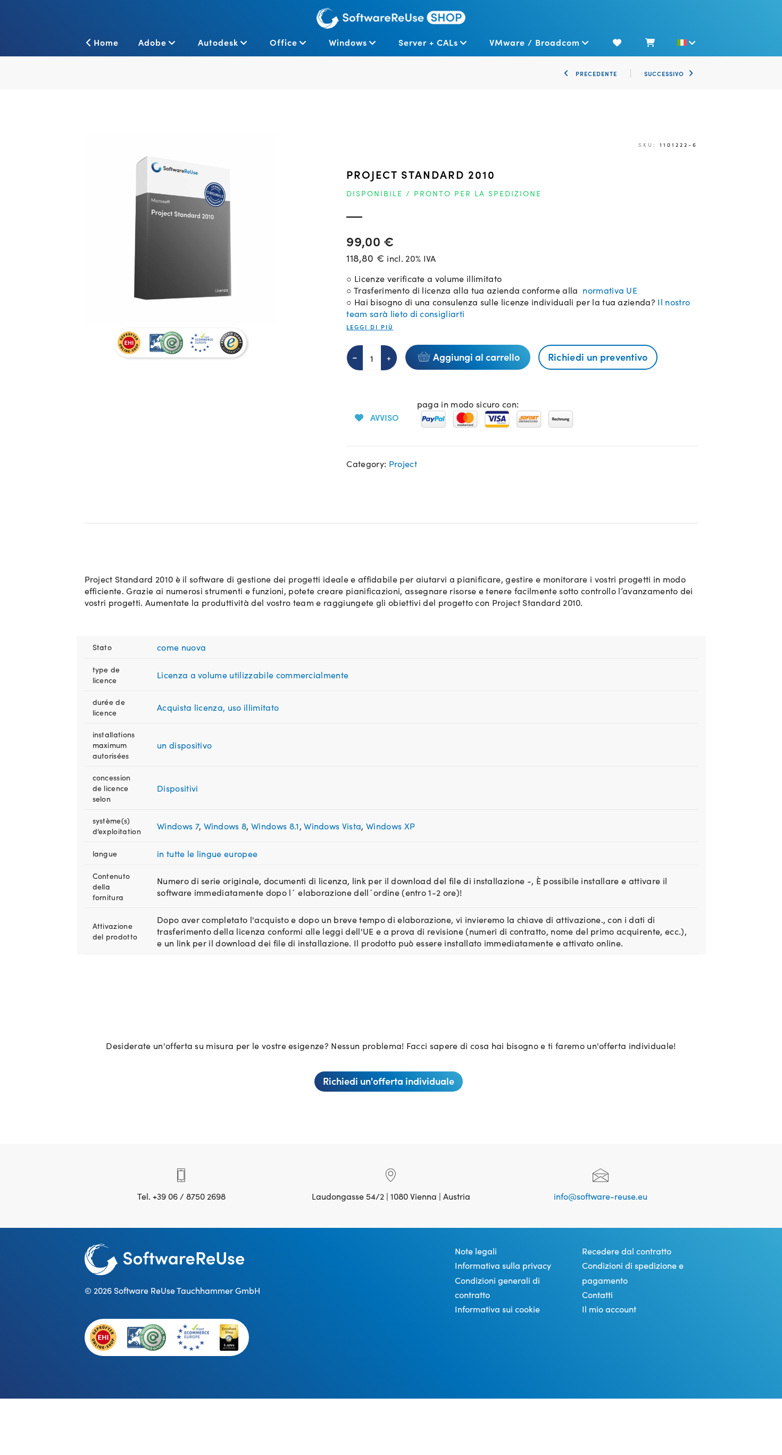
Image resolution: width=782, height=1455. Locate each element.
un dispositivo (184, 745)
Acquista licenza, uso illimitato (218, 707)
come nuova (181, 647)
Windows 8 (225, 826)
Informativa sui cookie (497, 1309)
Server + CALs (428, 42)
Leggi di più (369, 327)
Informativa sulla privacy (503, 1265)
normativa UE (607, 290)
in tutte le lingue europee (207, 853)
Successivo (664, 73)
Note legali (476, 1251)
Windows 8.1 (275, 826)
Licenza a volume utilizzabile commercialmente (252, 674)
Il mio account (609, 1309)
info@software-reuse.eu (600, 1196)
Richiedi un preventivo (598, 356)
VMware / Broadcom (534, 42)
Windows (348, 42)
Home (106, 42)
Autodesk (218, 42)
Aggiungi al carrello (476, 356)
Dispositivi (177, 788)
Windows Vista (332, 826)
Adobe (152, 42)
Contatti (597, 1294)
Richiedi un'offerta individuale (388, 1080)
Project (403, 463)
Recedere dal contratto (626, 1251)
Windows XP (390, 826)
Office (283, 42)
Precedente (595, 73)
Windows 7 (178, 826)
